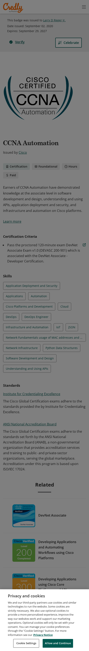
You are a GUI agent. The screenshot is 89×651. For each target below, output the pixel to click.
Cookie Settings (26, 643)
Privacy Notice (43, 635)
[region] (44, 620)
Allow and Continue (58, 643)
